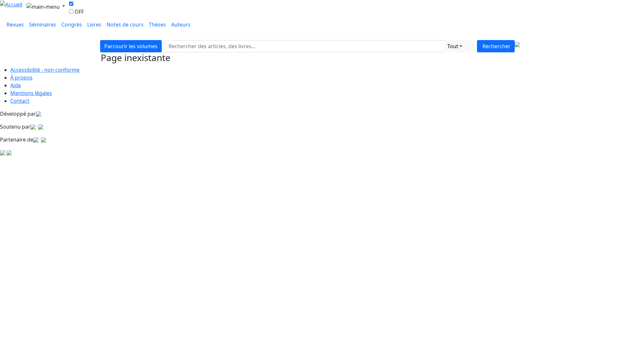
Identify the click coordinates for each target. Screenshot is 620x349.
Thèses (157, 24)
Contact (19, 100)
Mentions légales (31, 93)
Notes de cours (125, 24)
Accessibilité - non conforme (44, 69)
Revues (15, 24)
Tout (452, 46)
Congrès (71, 24)
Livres (94, 24)
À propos (21, 77)
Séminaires (42, 24)
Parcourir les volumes (131, 46)
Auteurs (181, 24)
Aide (15, 85)
